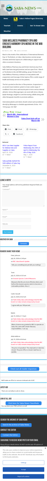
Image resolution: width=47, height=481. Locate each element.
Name (5, 210)
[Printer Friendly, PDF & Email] (12, 112)
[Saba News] (23, 7)
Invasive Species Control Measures (24, 278)
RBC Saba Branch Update (21, 261)
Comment (6, 189)
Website (5, 224)
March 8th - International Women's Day (17, 115)
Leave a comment (22, 50)
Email (5, 217)
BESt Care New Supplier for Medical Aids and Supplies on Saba (11, 148)
